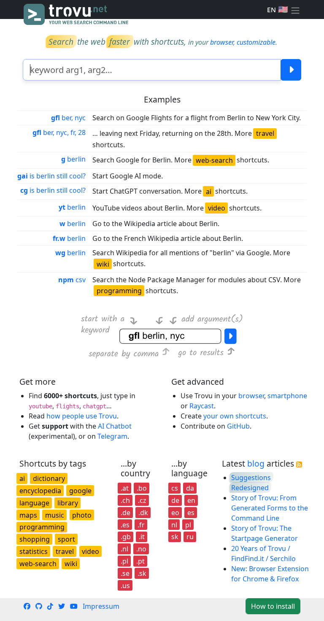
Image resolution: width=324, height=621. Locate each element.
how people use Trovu (81, 416)
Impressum (101, 606)
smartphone (287, 395)
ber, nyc (68, 117)
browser (221, 42)
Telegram (112, 436)
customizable (256, 42)
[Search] (291, 70)
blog (256, 463)
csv (72, 279)
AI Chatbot (115, 426)
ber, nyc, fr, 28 (59, 132)
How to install (273, 606)
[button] (295, 9)
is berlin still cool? (51, 176)
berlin (73, 159)
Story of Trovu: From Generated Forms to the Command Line (269, 508)
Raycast (201, 405)
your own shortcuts (234, 416)
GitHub (238, 426)
